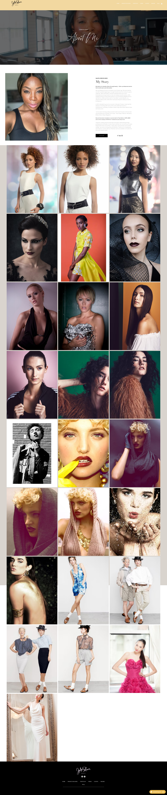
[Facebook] (118, 135)
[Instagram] (122, 135)
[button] (161, 3)
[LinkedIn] (120, 135)
